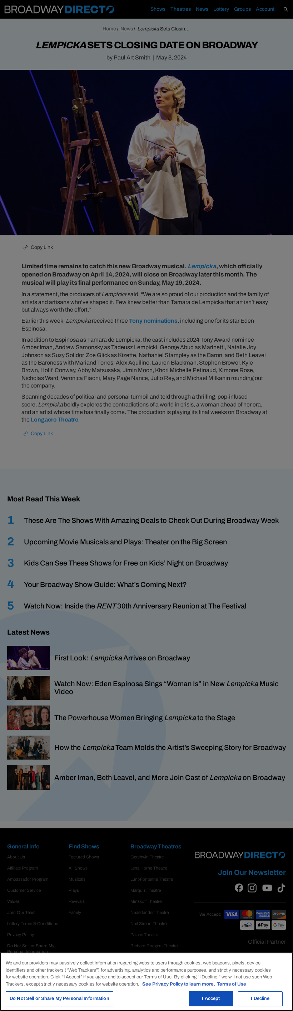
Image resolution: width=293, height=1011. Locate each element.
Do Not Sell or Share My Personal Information (59, 998)
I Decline (260, 998)
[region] (146, 982)
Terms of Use (231, 984)
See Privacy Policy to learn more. (178, 984)
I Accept (211, 998)
